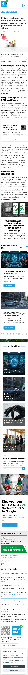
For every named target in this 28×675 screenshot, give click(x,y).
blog (7, 11)
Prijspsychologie (5, 69)
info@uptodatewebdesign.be (8, 539)
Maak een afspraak (10, 525)
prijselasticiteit (6, 177)
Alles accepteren (14, 666)
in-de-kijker (13, 11)
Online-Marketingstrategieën (8, 13)
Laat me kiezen (15, 662)
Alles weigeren (14, 670)
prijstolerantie (23, 117)
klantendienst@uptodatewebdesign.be (11, 541)
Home (3, 11)
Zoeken (25, 2)
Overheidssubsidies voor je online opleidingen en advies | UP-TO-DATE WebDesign (14, 226)
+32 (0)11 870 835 (5, 538)
